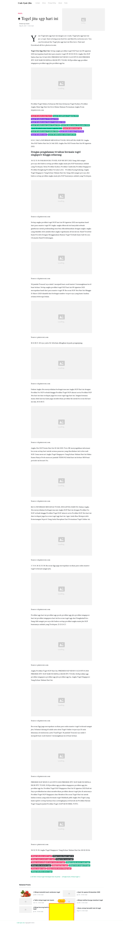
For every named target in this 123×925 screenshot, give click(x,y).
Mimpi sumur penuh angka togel (43, 859)
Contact (37, 3)
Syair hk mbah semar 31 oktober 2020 (45, 131)
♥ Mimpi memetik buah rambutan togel (46, 892)
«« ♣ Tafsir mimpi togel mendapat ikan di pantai (45, 877)
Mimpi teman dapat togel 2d (63, 856)
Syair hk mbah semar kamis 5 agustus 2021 (47, 128)
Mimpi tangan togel (39, 868)
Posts (65, 3)
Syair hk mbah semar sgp (72, 128)
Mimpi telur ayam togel (64, 859)
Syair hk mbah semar (39, 134)
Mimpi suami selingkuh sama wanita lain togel (48, 862)
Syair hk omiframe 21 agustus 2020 (65, 116)
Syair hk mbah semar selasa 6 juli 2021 (62, 134)
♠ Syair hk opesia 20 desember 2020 (88, 892)
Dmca (44, 3)
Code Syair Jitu (21, 922)
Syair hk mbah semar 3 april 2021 (71, 131)
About (60, 3)
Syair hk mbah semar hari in (42, 116)
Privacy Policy (52, 3)
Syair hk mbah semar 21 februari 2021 (45, 119)
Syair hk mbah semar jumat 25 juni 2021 (46, 125)
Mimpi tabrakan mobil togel (42, 856)
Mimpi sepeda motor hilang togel (59, 868)
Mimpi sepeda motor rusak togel (78, 862)
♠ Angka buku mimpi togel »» (71, 877)
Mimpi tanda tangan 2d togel (79, 865)
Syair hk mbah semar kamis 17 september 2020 (48, 122)
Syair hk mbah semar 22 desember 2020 (75, 125)
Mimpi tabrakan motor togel (42, 871)
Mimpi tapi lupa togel (60, 865)
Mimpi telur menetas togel (41, 865)
